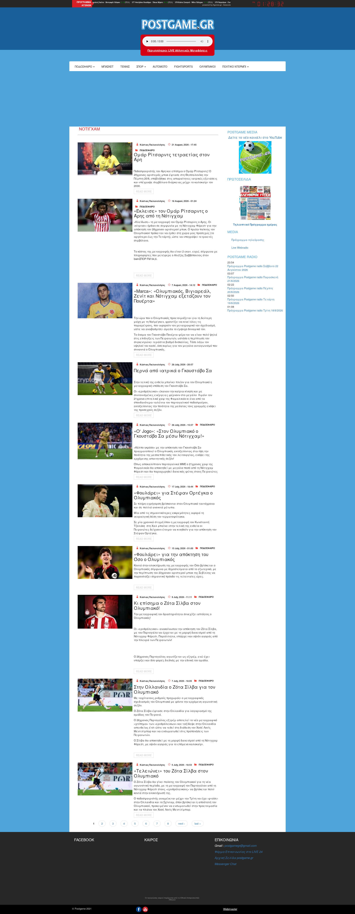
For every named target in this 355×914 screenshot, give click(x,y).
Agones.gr (217, 5)
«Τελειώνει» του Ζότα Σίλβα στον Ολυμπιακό (171, 773)
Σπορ (140, 66)
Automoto (160, 66)
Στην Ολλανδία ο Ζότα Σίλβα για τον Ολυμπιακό (174, 689)
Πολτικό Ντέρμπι (234, 66)
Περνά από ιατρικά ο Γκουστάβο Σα (173, 370)
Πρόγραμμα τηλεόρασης (247, 240)
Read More (144, 191)
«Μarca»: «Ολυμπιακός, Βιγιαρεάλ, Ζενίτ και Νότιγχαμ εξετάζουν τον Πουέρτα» (172, 296)
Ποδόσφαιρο (84, 66)
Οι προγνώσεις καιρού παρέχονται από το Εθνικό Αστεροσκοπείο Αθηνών (172, 899)
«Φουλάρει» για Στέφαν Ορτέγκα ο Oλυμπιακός (173, 495)
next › (181, 823)
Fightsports (183, 66)
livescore (227, 5)
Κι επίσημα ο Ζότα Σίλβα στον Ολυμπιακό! (167, 605)
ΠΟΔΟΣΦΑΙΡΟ (147, 150)
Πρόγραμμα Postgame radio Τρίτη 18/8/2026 (255, 310)
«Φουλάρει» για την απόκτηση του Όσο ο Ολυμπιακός (171, 556)
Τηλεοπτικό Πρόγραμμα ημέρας (255, 224)
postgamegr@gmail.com (241, 845)
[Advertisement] (177, 99)
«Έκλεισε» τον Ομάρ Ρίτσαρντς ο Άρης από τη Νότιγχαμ (171, 213)
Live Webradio (239, 247)
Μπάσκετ (108, 66)
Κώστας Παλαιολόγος (152, 144)
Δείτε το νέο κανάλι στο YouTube (255, 137)
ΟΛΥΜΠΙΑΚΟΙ (208, 66)
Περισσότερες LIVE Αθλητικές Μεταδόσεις (177, 50)
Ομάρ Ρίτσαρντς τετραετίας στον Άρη (171, 156)
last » (198, 823)
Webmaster (230, 909)
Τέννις (125, 66)
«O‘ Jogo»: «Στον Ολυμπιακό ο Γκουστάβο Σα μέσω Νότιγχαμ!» (169, 433)
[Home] (177, 24)
